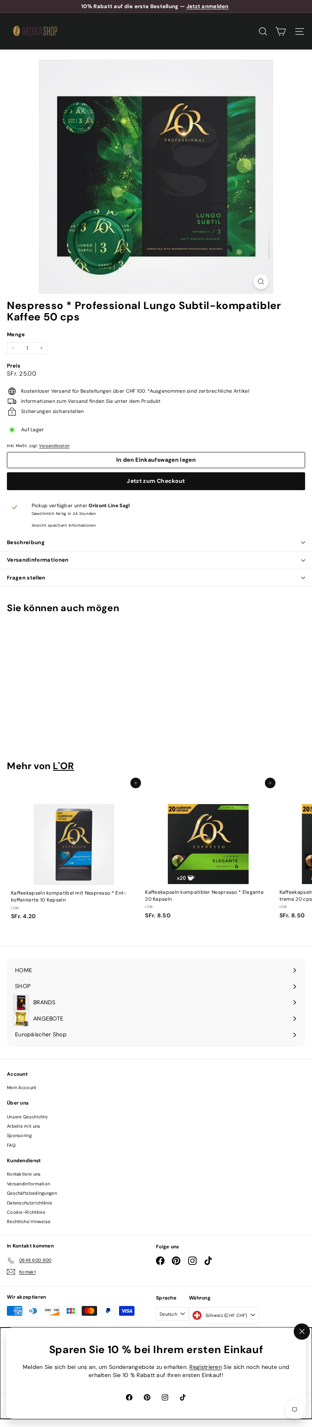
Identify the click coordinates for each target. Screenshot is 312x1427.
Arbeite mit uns (24, 1126)
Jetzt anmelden (207, 6)
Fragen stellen (26, 577)
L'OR (63, 766)
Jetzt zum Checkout (156, 480)
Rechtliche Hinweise (29, 1221)
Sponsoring (19, 1135)
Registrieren (205, 1367)
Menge (16, 334)
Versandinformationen (38, 559)
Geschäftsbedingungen (32, 1193)
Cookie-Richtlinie (26, 1212)
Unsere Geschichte (27, 1117)
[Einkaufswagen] (280, 31)
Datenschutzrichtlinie (29, 1203)
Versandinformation (28, 1184)
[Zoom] (261, 281)
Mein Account (22, 1087)
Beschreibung (26, 542)
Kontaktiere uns (24, 1174)
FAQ (11, 1145)
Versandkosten (54, 445)
